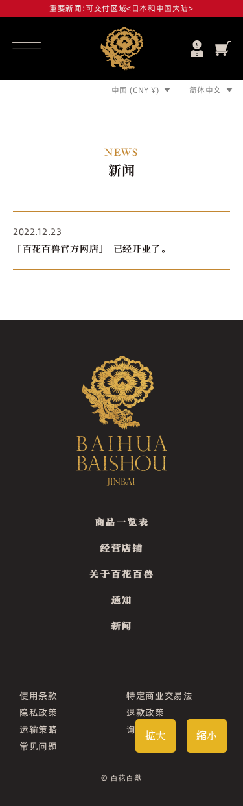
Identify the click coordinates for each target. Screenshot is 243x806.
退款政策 (145, 712)
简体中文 (205, 89)
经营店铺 (121, 547)
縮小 (206, 735)
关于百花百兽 (121, 573)
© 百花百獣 (122, 777)
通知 (121, 599)
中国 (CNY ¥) (135, 89)
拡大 (155, 735)
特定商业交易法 (159, 695)
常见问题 (38, 746)
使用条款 (38, 695)
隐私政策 (38, 712)
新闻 (121, 625)
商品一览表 (122, 521)
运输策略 (38, 729)
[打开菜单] (26, 48)
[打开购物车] (223, 48)
